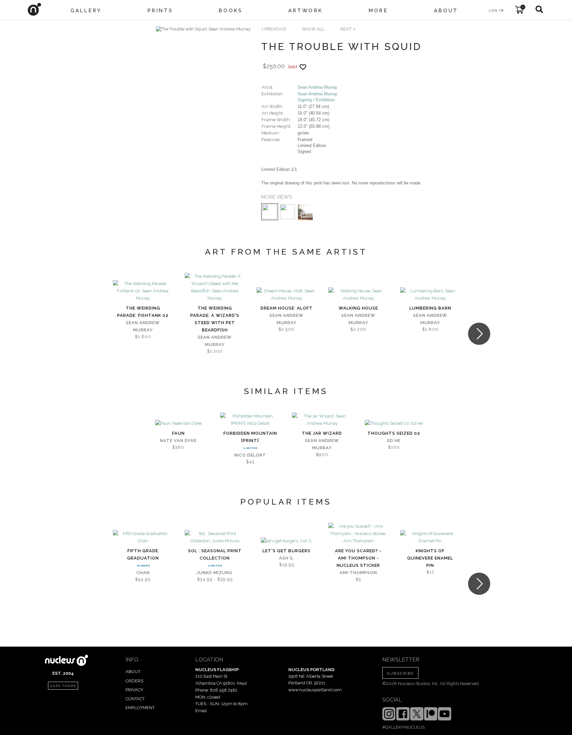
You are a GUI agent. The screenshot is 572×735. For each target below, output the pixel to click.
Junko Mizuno (215, 572)
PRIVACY (134, 689)
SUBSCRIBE (400, 673)
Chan (143, 572)
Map (242, 683)
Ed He (394, 440)
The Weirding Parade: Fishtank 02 (142, 312)
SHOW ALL (313, 28)
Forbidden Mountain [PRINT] (250, 437)
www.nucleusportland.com (315, 689)
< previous (273, 28)
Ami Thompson (358, 572)
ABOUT (132, 671)
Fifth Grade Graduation (143, 554)
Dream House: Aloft (287, 308)
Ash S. (286, 558)
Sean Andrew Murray (317, 87)
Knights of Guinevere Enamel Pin (430, 558)
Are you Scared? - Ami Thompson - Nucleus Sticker (358, 558)
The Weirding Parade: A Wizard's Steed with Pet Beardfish (214, 319)
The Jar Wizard (322, 433)
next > (348, 28)
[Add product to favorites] (303, 67)
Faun (178, 433)
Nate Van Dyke (178, 440)
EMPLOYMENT (140, 707)
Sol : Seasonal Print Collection (215, 554)
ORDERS (134, 680)
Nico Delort (250, 455)
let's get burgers (286, 550)
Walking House (358, 308)
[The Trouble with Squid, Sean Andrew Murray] (203, 29)
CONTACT (135, 698)
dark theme (63, 686)
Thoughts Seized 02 (393, 433)
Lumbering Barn (430, 308)
